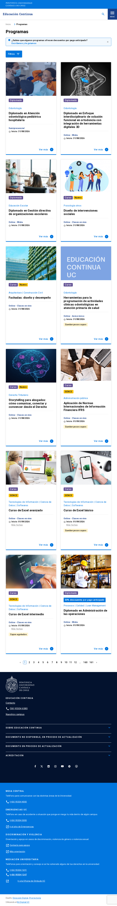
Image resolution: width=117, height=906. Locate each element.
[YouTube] (62, 766)
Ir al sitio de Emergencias (22, 827)
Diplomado (16, 100)
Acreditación (15, 755)
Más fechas (17, 525)
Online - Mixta (71, 135)
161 (91, 662)
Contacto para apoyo (20, 845)
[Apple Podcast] (76, 766)
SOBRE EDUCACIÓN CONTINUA (24, 728)
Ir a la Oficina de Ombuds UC (31, 881)
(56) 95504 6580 (19, 708)
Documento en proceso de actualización (34, 746)
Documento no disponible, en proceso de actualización (44, 737)
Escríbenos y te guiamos (24, 43)
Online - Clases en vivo (75, 222)
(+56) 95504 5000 (18, 820)
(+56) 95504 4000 (18, 802)
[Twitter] (42, 766)
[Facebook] (35, 766)
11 (70, 662)
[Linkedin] (48, 766)
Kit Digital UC (23, 902)
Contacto (10, 703)
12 (75, 662)
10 (66, 662)
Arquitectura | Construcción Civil (26, 292)
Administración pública (76, 398)
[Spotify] (69, 766)
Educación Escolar (18, 205)
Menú (112, 17)
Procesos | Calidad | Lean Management (85, 605)
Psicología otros (72, 205)
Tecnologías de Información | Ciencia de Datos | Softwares (30, 504)
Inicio (8, 24)
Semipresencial (17, 128)
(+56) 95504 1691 (18, 870)
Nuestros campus (15, 714)
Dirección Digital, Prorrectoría (27, 898)
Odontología (15, 108)
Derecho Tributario (18, 395)
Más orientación (17, 851)
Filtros (14, 54)
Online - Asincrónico (74, 316)
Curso (68, 197)
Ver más (46, 149)
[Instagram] (55, 766)
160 (85, 662)
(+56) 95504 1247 (18, 875)
